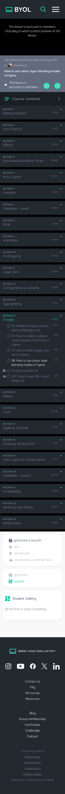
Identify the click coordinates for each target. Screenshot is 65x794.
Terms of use (32, 756)
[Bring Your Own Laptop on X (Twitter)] (44, 666)
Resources (32, 699)
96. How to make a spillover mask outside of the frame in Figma (31, 340)
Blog (33, 713)
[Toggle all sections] (59, 98)
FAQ (32, 687)
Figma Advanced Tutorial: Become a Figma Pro (30, 60)
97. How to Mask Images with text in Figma (30, 352)
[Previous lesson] (46, 86)
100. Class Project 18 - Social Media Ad (30, 378)
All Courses (32, 693)
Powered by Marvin (32, 751)
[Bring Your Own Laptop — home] (18, 9)
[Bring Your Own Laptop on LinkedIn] (56, 666)
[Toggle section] (61, 109)
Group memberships (32, 719)
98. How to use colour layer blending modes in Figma (30, 363)
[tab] (30, 540)
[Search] (43, 9)
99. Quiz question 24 (25, 370)
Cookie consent (32, 774)
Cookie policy (32, 768)
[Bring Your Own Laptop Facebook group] (33, 666)
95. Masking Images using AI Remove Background (30, 328)
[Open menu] (55, 9)
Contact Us (32, 681)
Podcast (32, 736)
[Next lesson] (57, 86)
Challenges (32, 730)
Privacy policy (32, 762)
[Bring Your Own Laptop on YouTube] (20, 666)
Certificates (32, 725)
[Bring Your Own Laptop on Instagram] (8, 666)
